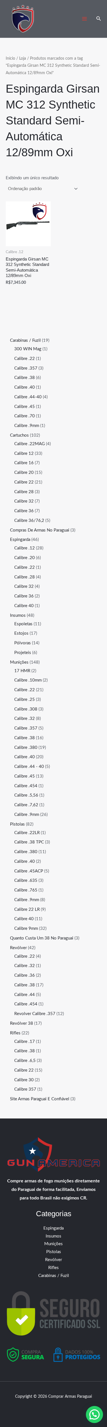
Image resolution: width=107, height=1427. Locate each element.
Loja (22, 59)
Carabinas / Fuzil (53, 1276)
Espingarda (53, 1228)
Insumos (53, 1236)
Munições (53, 1244)
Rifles (53, 1268)
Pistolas (53, 1252)
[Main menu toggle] (84, 19)
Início (10, 59)
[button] (98, 19)
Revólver (53, 1260)
